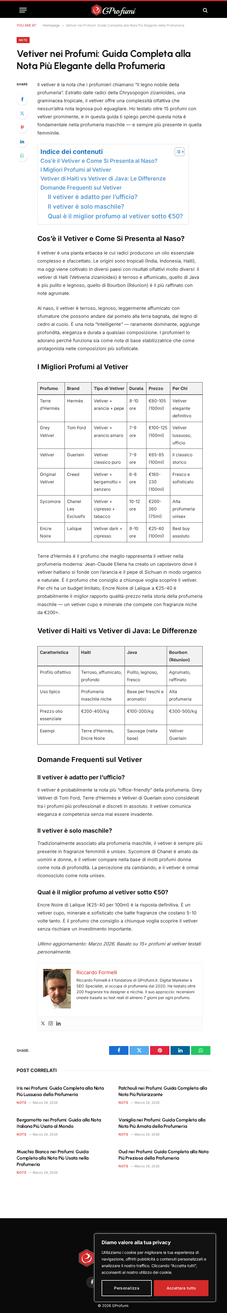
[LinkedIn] (22, 141)
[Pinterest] (22, 127)
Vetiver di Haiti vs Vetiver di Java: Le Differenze (103, 178)
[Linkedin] (58, 1024)
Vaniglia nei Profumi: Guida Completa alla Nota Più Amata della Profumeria (161, 1123)
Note (23, 40)
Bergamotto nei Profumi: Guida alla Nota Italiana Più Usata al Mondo (59, 1123)
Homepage (51, 25)
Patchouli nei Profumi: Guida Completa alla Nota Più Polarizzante (162, 1091)
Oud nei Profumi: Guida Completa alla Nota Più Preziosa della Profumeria (163, 1155)
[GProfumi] (113, 10)
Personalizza (126, 1288)
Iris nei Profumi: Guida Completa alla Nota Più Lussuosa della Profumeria (60, 1091)
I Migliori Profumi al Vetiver (75, 169)
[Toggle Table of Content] (177, 151)
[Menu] (23, 10)
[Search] (205, 10)
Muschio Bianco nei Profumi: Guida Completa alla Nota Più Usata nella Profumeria (53, 1158)
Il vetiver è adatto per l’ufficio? (93, 196)
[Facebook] (22, 99)
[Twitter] (22, 113)
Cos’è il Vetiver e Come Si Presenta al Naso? (99, 161)
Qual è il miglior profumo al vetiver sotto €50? (115, 216)
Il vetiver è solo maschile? (86, 206)
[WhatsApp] (22, 155)
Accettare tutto (181, 1288)
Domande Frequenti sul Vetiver (81, 187)
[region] (155, 1267)
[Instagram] (50, 1024)
